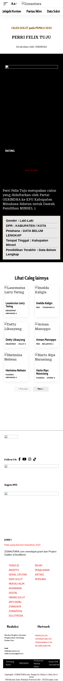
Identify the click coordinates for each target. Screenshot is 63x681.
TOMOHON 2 (48, 308)
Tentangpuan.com (43, 638)
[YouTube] (24, 459)
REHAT (39, 565)
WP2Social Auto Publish (16, 680)
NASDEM (10, 375)
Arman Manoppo (46, 340)
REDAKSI (24, 663)
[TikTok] (34, 459)
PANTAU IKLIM (16, 583)
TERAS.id (14, 565)
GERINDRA (41, 47)
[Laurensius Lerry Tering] (16, 293)
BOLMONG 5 (47, 344)
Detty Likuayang (15, 340)
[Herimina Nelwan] (16, 360)
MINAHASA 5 (11, 314)
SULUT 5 (22, 344)
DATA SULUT (16, 579)
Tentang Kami (10, 663)
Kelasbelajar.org (43, 645)
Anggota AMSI (10, 484)
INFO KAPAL (15, 602)
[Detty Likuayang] (16, 329)
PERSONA (40, 579)
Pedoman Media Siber (38, 663)
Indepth (14, 570)
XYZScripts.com (50, 680)
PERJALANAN (42, 570)
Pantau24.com (41, 635)
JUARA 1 (8, 539)
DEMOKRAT (11, 311)
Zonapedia (15, 611)
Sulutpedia (16, 615)
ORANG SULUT (17, 597)
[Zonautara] (31, 3)
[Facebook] (20, 459)
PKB (38, 344)
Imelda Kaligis (44, 303)
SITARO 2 (51, 378)
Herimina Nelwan (16, 370)
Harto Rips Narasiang (42, 371)
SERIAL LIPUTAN (18, 574)
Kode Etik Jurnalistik (54, 663)
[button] (6, 3)
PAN (38, 308)
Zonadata (15, 606)
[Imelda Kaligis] (47, 293)
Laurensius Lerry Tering (15, 304)
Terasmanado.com (43, 642)
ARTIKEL (39, 574)
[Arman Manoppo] (47, 329)
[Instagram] (29, 459)
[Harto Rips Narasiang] (47, 360)
